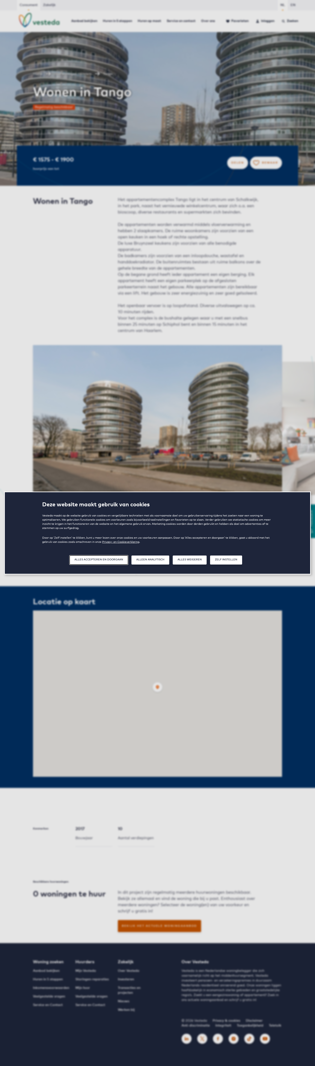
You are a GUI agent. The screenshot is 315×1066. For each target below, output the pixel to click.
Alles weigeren (190, 559)
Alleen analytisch (150, 559)
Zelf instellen (226, 559)
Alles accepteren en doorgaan (98, 559)
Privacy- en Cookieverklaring (120, 542)
